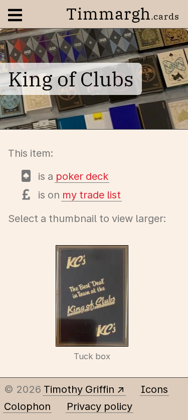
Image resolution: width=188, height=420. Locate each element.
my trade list (91, 195)
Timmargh (122, 13)
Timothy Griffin (79, 389)
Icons (154, 389)
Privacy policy (99, 406)
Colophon (27, 406)
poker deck (82, 176)
